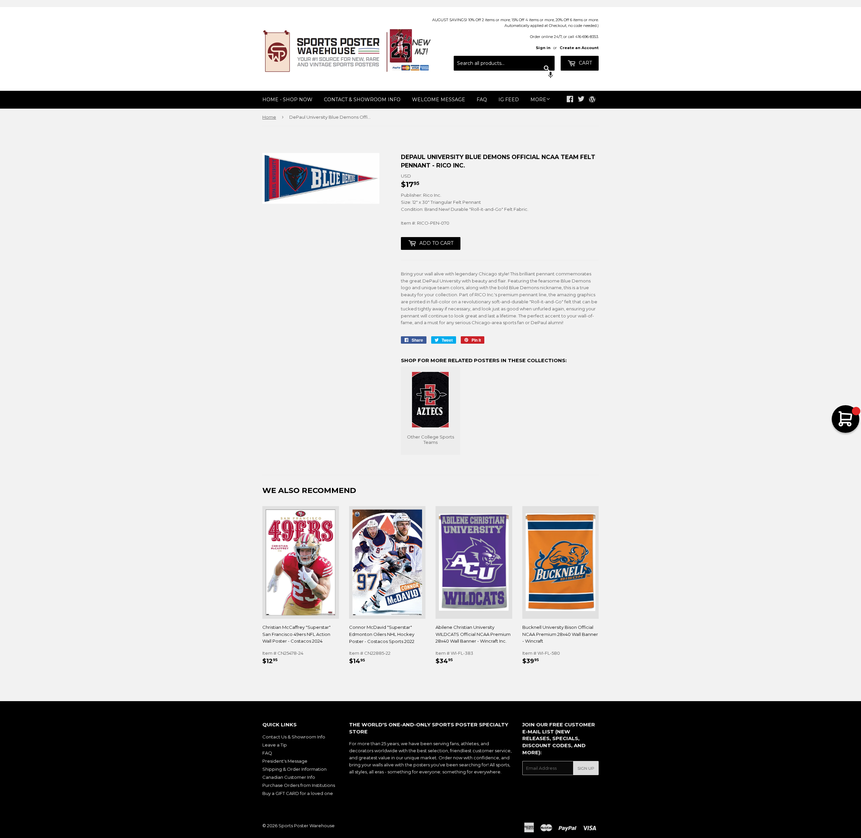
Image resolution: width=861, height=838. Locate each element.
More (538, 100)
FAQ (482, 100)
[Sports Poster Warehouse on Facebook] (569, 100)
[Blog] (592, 100)
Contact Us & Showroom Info (293, 736)
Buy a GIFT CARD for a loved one (297, 793)
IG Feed (508, 100)
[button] (504, 76)
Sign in (543, 47)
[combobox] (504, 63)
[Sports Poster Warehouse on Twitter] (581, 100)
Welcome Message (438, 100)
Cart (584, 63)
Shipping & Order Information (294, 769)
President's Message (284, 761)
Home (269, 117)
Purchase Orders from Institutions (298, 785)
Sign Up (585, 768)
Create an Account (579, 47)
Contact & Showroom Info (362, 100)
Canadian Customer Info (288, 777)
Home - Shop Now (287, 100)
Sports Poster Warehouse (306, 825)
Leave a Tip (274, 745)
